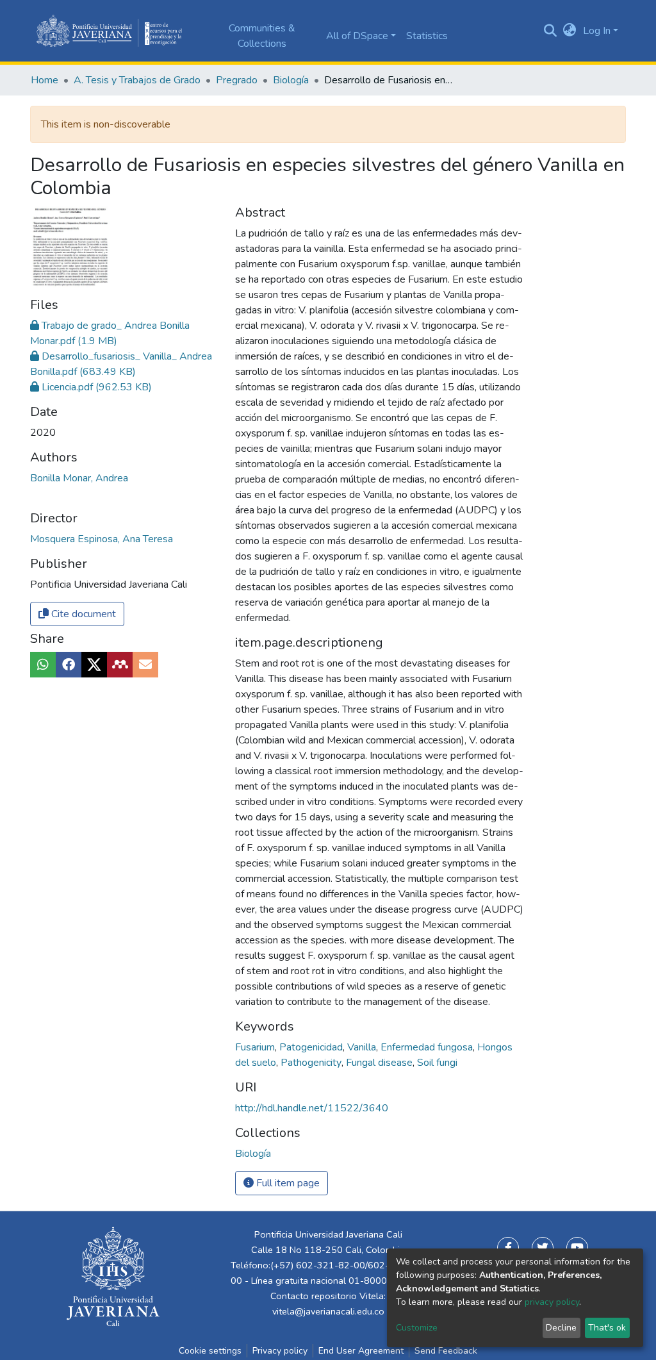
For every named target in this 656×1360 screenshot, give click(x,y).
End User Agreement (361, 1351)
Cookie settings (210, 1351)
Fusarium (256, 1047)
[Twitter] (543, 1248)
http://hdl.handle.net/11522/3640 (311, 1108)
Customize (417, 1328)
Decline (561, 1328)
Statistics (427, 36)
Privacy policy (280, 1351)
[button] (569, 30)
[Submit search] (550, 30)
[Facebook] (508, 1248)
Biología (291, 80)
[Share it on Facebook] (68, 664)
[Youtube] (577, 1248)
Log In (597, 31)
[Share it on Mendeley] (120, 664)
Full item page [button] (287, 1183)
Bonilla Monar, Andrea (79, 478)
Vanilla (363, 1047)
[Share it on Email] (145, 664)
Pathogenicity (312, 1063)
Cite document (82, 614)
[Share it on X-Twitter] (94, 664)
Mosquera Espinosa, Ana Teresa (101, 539)
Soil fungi (437, 1063)
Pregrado (237, 80)
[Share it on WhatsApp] (43, 664)
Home (44, 80)
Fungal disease (380, 1063)
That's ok (607, 1328)
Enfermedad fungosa (428, 1047)
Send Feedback (445, 1351)
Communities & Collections (262, 36)
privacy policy (552, 1302)
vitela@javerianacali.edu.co (328, 1311)
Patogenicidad (312, 1047)
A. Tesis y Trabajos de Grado (137, 80)
